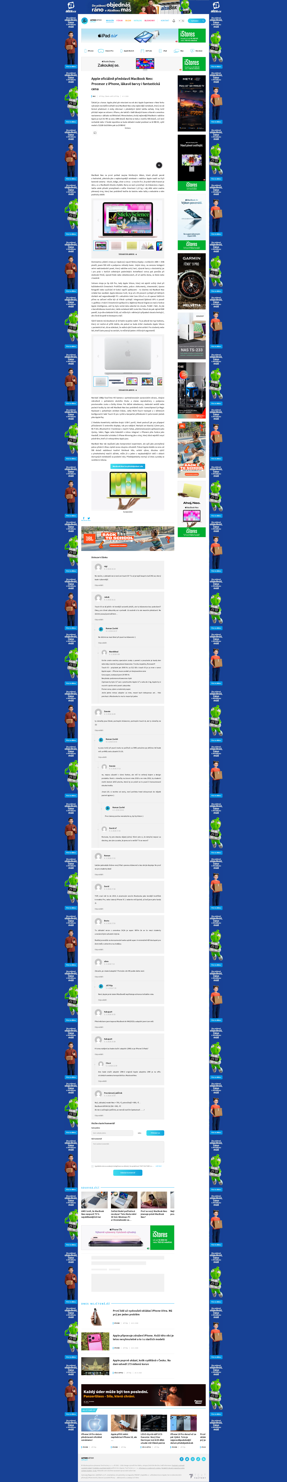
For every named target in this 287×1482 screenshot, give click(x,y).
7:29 (111, 988)
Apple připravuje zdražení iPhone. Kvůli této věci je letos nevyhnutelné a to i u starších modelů (143, 1337)
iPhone (117, 1323)
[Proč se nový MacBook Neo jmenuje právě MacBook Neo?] (154, 1200)
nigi (105, 566)
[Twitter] (187, 1459)
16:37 (111, 631)
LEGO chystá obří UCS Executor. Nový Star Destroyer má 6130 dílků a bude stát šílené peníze (153, 1438)
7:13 (109, 964)
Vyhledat (194, 21)
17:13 (115, 768)
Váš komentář (96, 1139)
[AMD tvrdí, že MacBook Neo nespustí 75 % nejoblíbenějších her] (94, 1200)
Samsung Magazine (87, 1475)
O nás (95, 1471)
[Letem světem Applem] (91, 20)
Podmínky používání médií (101, 1468)
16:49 (110, 714)
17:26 (110, 889)
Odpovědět (99, 585)
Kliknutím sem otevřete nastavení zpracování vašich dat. (116, 1471)
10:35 (110, 1014)
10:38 (110, 1041)
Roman (107, 855)
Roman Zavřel (112, 628)
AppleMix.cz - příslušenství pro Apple (153, 1475)
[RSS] (204, 1459)
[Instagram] (193, 1459)
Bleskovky (150, 20)
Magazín (110, 20)
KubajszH (108, 1011)
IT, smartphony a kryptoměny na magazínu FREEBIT (122, 1475)
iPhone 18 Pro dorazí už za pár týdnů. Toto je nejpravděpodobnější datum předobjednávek (183, 1438)
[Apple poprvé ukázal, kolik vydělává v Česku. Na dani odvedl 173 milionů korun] (95, 1366)
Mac (94, 96)
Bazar (128, 20)
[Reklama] (71, 7)
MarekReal (113, 651)
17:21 (110, 858)
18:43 (118, 810)
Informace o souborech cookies (150, 1468)
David (106, 886)
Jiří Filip (116, 96)
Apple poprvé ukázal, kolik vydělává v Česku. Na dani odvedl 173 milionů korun (142, 1362)
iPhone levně (92, 1478)
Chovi (108, 1063)
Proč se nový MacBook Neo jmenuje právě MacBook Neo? (154, 1214)
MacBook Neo (86, 520)
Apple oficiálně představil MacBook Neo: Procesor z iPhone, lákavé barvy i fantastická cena (125, 84)
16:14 (110, 569)
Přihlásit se (155, 1133)
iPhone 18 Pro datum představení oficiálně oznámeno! (91, 1437)
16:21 (110, 600)
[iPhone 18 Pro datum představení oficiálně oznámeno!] (94, 1423)
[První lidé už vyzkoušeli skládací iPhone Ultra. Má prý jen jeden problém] (95, 1317)
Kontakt (165, 20)
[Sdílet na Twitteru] (88, 519)
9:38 (114, 654)
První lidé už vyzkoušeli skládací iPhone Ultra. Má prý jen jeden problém (142, 1313)
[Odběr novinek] (173, 21)
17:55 (110, 923)
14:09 (110, 1095)
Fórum (119, 20)
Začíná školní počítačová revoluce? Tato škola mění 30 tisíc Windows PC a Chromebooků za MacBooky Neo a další (123, 1215)
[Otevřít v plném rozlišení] (127, 491)
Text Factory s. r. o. (107, 1465)
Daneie (107, 711)
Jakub (106, 597)
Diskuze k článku (99, 557)
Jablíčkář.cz (100, 1475)
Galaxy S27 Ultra (133, 1478)
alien (106, 961)
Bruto (106, 920)
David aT (113, 828)
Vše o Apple (118, 1373)
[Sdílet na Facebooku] (83, 519)
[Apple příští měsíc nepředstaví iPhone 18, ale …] (124, 1423)
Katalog (138, 20)
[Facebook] (182, 1459)
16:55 (111, 742)
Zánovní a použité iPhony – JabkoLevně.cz (112, 1478)
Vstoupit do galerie (127, 254)
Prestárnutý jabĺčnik (113, 1093)
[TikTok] (198, 1459)
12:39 (111, 1066)
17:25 (115, 831)
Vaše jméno (95, 1128)
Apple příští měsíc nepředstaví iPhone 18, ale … (124, 1437)
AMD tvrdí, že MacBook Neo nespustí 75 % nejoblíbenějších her (92, 1214)
